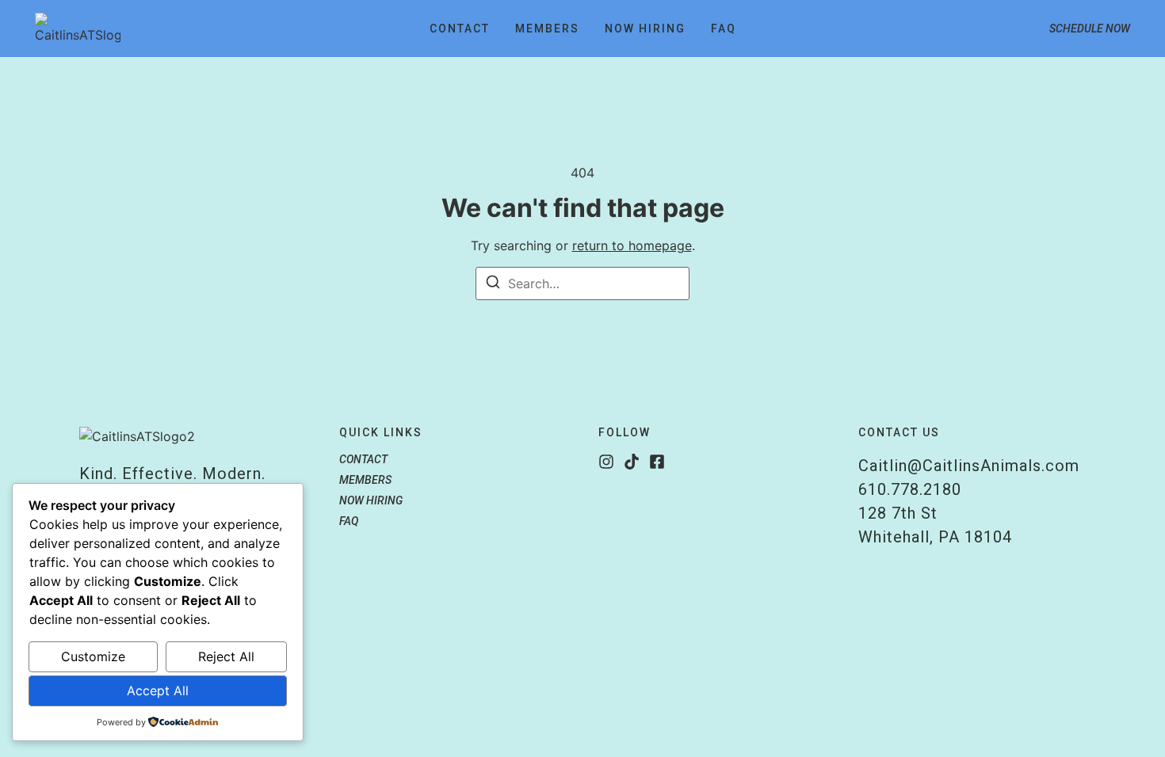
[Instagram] (606, 462)
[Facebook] (657, 462)
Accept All (158, 690)
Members (547, 28)
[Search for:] (582, 283)
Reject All (226, 656)
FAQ (723, 28)
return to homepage (632, 245)
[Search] (493, 284)
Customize (93, 656)
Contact (460, 28)
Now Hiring (645, 28)
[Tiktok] (632, 462)
